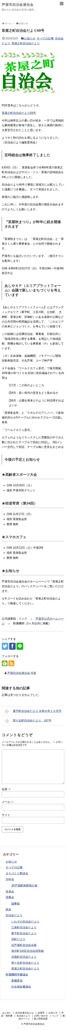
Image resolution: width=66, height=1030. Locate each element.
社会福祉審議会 (21, 986)
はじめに (6, 1012)
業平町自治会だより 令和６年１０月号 (37, 711)
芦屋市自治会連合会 (17, 4)
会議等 (41, 1012)
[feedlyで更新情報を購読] (5, 663)
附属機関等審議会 (17, 974)
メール (8, 801)
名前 (6, 789)
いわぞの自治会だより (25, 921)
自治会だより (14, 915)
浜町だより (18, 939)
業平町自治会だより (24, 933)
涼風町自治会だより (24, 956)
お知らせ (29, 38)
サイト (6, 814)
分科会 (10, 879)
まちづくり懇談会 (17, 873)
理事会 (10, 897)
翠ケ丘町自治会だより (25, 962)
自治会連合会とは (24, 1012)
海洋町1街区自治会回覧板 (27, 950)
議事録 (15, 903)
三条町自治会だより (24, 927)
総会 (8, 909)
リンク (55, 1015)
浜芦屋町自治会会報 (24, 945)
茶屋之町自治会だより (26, 43)
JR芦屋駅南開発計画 (24, 885)
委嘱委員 (17, 980)
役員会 (10, 891)
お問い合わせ (41, 1015)
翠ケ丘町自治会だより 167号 (32, 720)
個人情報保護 (41, 1018)
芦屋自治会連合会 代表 (21, 672)
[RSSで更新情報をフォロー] (11, 663)
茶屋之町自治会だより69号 (19, 112)
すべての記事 (45, 38)
